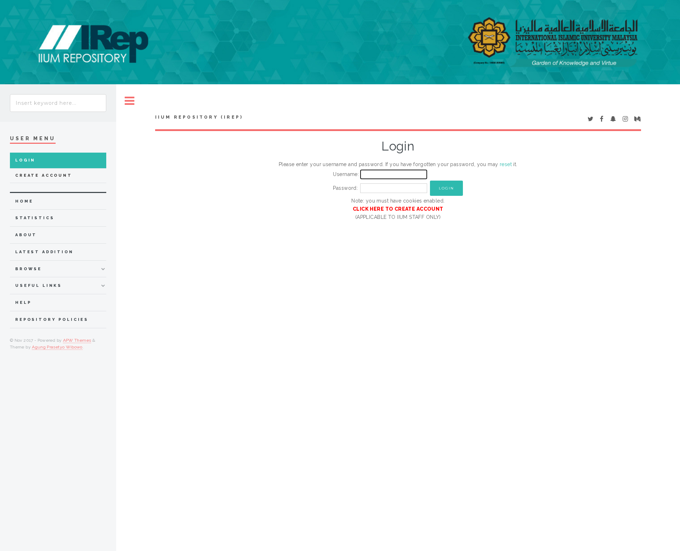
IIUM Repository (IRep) (199, 117)
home (24, 201)
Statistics (35, 218)
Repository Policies (52, 319)
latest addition (44, 252)
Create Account (43, 175)
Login (25, 160)
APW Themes (77, 340)
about (26, 235)
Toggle (129, 101)
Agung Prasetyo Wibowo (57, 347)
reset (506, 164)
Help (23, 302)
